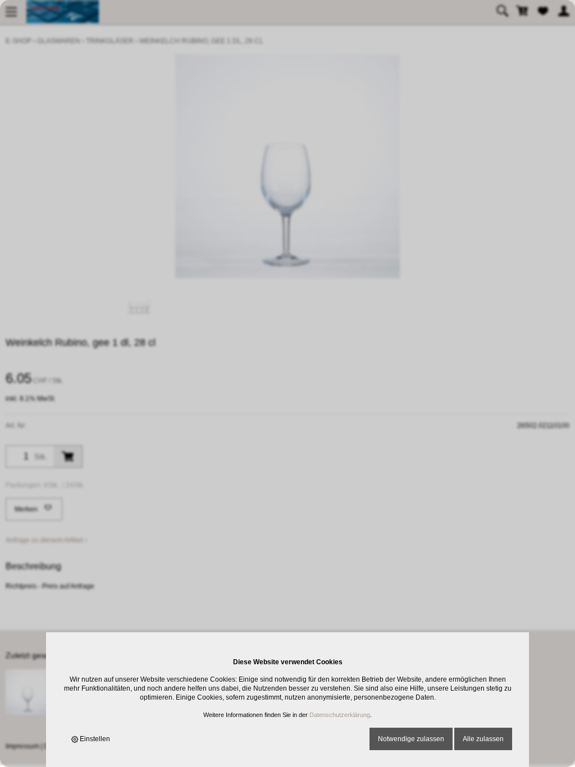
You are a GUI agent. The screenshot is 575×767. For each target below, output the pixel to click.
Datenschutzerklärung (339, 714)
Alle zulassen (483, 739)
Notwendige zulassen (411, 739)
